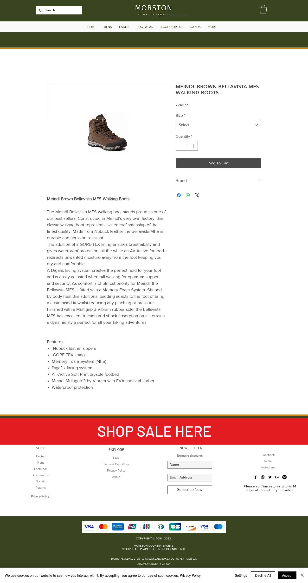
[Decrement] (179, 145)
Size (180, 115)
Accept (287, 575)
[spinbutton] (186, 145)
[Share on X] (197, 195)
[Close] (302, 575)
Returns (40, 487)
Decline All (263, 575)
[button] (263, 9)
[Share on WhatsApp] (188, 195)
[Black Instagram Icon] (263, 477)
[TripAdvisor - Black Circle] (284, 477)
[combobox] (218, 125)
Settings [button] (241, 575)
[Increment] (193, 145)
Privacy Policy (190, 575)
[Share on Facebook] (179, 195)
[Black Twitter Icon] (270, 477)
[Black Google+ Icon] (277, 477)
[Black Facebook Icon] (255, 477)
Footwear (40, 469)
